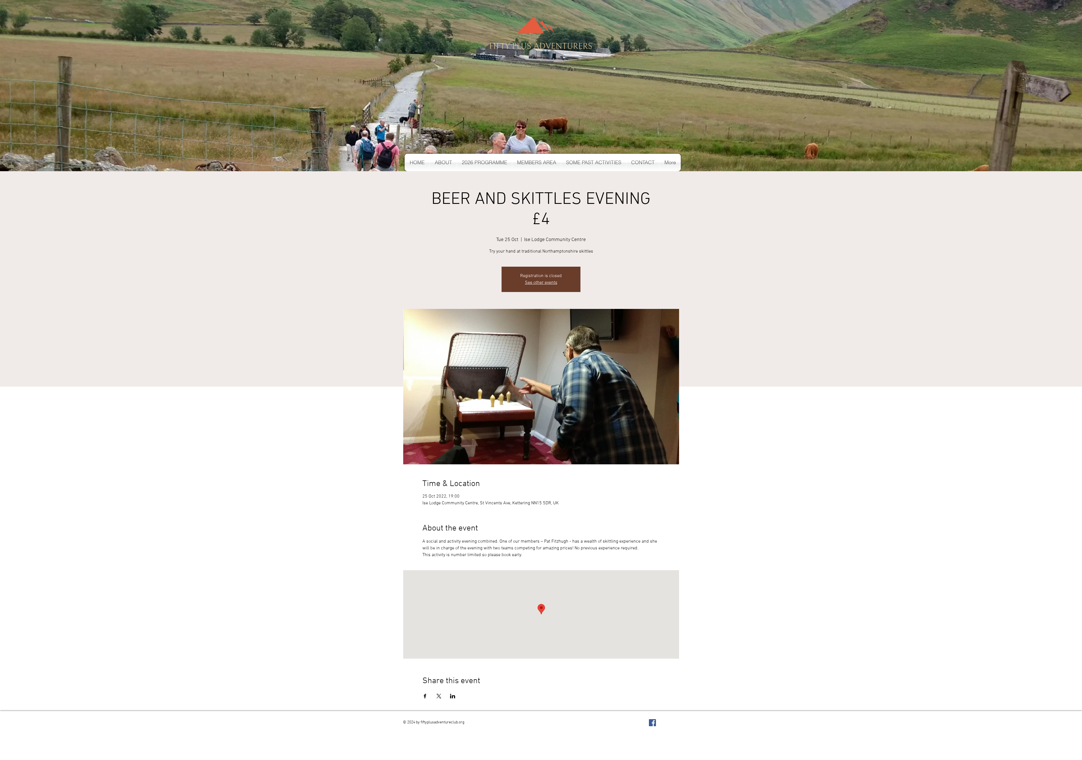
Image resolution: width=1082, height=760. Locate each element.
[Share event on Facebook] (425, 696)
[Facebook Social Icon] (652, 722)
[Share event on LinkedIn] (452, 696)
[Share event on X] (439, 696)
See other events (541, 283)
